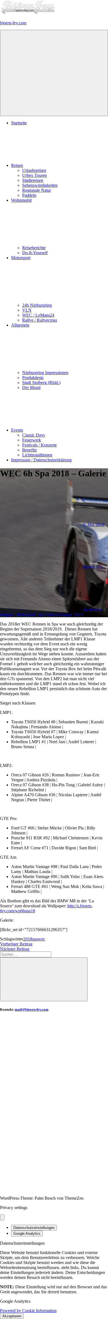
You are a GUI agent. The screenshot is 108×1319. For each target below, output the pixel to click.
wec (41, 939)
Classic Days (33, 435)
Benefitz (29, 450)
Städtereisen (32, 180)
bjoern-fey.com (13, 22)
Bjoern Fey (93, 567)
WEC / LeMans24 (38, 315)
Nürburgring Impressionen (45, 372)
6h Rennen (92, 609)
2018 (27, 939)
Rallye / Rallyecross (39, 320)
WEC (79, 614)
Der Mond (31, 387)
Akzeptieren (11, 1316)
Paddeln (29, 195)
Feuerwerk (31, 440)
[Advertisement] (54, 1072)
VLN (27, 310)
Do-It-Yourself (35, 252)
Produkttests (32, 377)
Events (17, 430)
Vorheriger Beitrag (16, 944)
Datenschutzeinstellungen (34, 1228)
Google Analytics (26, 1233)
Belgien (7, 614)
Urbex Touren (34, 175)
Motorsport (25, 614)
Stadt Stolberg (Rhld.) (41, 382)
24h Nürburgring (37, 305)
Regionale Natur (36, 190)
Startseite (19, 122)
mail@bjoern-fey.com (31, 1009)
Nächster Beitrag (14, 949)
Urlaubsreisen (34, 170)
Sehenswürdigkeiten (40, 185)
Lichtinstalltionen (37, 455)
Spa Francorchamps (54, 614)
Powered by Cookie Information (28, 1310)
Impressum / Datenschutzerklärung (41, 460)
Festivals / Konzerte (39, 445)
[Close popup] (2, 1217)
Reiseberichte (34, 247)
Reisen (17, 165)
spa (35, 939)
